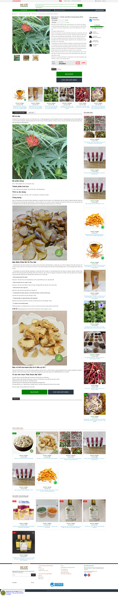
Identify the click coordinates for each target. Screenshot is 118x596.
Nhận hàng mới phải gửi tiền (44, 10)
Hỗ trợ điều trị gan (64, 569)
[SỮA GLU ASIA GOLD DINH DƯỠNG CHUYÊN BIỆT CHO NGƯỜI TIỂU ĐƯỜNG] (23, 514)
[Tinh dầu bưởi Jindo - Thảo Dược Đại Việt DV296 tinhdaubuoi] (94, 514)
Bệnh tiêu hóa (41, 577)
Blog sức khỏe (67, 1)
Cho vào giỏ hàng (69, 80)
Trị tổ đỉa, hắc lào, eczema (43, 570)
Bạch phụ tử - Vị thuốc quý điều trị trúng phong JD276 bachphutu (45, 13)
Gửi (33, 574)
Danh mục (23, 10)
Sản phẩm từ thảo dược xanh (68, 567)
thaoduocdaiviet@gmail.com (92, 571)
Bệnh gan (40, 575)
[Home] (24, 5)
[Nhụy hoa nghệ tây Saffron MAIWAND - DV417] (95, 192)
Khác (62, 565)
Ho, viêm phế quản (64, 570)
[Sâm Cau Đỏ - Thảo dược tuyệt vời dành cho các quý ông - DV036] (82, 98)
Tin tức (32, 582)
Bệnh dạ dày (40, 578)
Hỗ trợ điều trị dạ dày (65, 572)
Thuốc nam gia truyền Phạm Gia (45, 565)
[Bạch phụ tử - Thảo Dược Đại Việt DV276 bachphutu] (47, 446)
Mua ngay (69, 74)
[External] (58, 585)
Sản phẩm (14, 582)
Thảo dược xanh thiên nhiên (24, 13)
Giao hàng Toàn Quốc (60, 10)
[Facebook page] (85, 575)
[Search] (80, 5)
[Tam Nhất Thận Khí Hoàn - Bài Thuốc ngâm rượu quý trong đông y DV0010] (67, 98)
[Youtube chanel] (88, 575)
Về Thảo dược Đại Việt (76, 1)
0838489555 (17, 1)
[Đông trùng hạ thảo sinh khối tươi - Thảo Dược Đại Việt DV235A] (47, 514)
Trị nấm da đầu (41, 569)
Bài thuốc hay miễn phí (66, 573)
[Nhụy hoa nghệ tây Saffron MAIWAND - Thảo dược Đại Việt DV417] (95, 161)
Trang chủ (15, 13)
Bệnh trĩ (40, 567)
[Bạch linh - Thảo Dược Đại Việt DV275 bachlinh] (23, 446)
